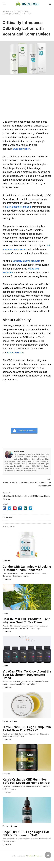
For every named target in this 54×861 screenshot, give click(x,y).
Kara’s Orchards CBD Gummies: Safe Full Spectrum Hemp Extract (26, 781)
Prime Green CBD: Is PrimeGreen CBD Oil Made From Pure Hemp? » (27, 484)
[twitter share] (9, 508)
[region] (27, 96)
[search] (49, 3)
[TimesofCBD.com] (26, 4)
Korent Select (14, 352)
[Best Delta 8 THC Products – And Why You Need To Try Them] (27, 597)
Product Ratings (21, 12)
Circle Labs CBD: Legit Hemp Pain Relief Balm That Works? (27, 728)
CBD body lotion (21, 149)
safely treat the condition (18, 207)
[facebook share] (4, 508)
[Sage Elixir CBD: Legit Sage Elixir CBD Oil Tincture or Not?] (27, 810)
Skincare (28, 14)
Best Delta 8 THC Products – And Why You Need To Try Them (26, 620)
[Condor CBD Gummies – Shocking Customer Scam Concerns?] (27, 545)
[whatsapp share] (25, 508)
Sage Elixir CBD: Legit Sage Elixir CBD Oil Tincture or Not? (26, 833)
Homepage (7, 12)
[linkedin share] (20, 508)
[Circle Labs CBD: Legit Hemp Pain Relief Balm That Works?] (27, 705)
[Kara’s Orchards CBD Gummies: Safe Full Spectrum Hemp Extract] (27, 757)
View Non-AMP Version (34, 856)
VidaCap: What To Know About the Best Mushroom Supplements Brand (27, 675)
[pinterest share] (15, 508)
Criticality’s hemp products (26, 261)
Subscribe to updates (26, 431)
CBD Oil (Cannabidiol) (12, 14)
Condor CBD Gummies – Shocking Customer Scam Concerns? (27, 568)
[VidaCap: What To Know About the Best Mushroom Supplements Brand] (27, 649)
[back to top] (48, 855)
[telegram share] (30, 508)
